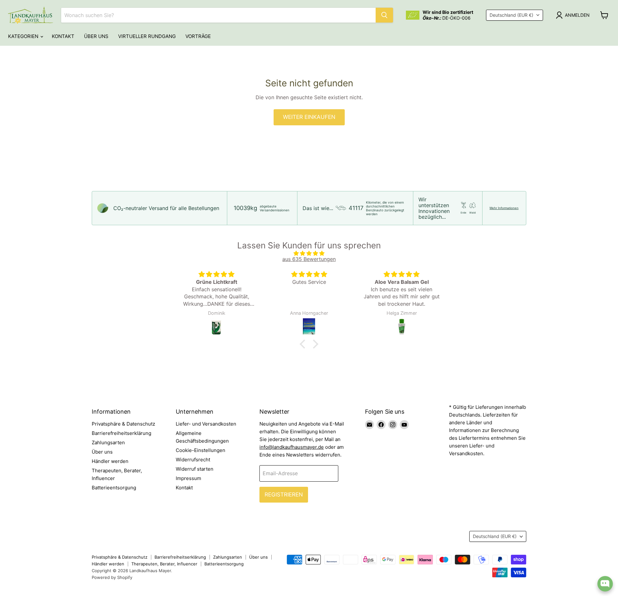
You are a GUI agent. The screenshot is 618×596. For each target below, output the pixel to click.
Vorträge (198, 36)
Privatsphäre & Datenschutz (123, 424)
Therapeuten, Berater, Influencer (164, 563)
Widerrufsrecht (193, 460)
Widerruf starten (194, 469)
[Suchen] (384, 15)
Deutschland (511, 15)
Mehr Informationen (504, 208)
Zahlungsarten (108, 442)
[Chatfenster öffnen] (605, 583)
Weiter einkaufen (309, 117)
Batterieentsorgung (114, 488)
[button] (304, 343)
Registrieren (284, 494)
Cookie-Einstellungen (200, 450)
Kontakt (63, 36)
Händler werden (110, 461)
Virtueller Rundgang (147, 36)
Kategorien (24, 36)
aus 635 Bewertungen (309, 259)
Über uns (96, 36)
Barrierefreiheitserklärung (121, 433)
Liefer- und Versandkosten (206, 424)
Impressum (188, 478)
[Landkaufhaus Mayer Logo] (30, 15)
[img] (309, 253)
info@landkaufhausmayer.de (291, 447)
